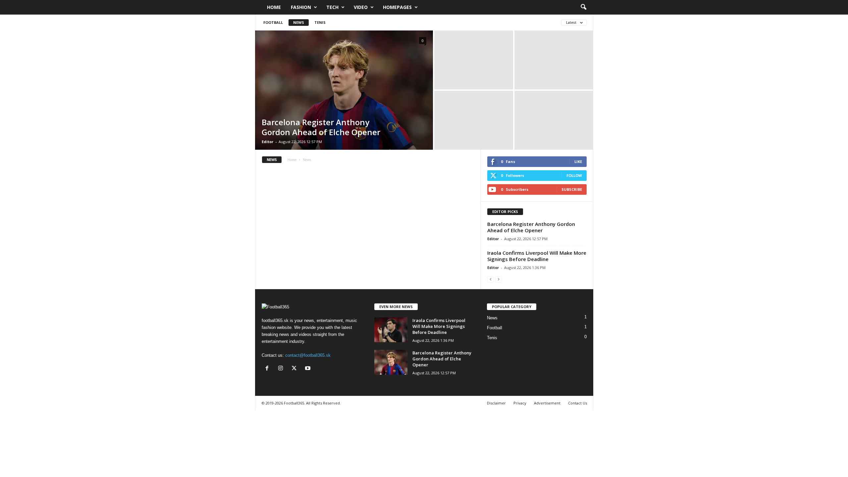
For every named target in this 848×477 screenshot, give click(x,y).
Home (274, 7)
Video (361, 7)
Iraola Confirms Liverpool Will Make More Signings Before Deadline (536, 255)
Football (273, 22)
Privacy (519, 402)
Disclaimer (496, 402)
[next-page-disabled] (498, 279)
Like (578, 161)
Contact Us (577, 402)
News (298, 22)
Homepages (397, 7)
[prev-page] (490, 279)
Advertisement (547, 402)
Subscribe (571, 189)
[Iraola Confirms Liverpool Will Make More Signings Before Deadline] (390, 329)
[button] (583, 7)
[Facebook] (268, 368)
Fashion (301, 7)
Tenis (320, 22)
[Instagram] (282, 368)
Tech (332, 7)
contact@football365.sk (308, 355)
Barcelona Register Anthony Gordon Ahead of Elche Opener (321, 127)
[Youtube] (308, 368)
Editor (267, 141)
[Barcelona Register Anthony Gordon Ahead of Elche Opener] (344, 90)
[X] (295, 368)
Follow (574, 175)
